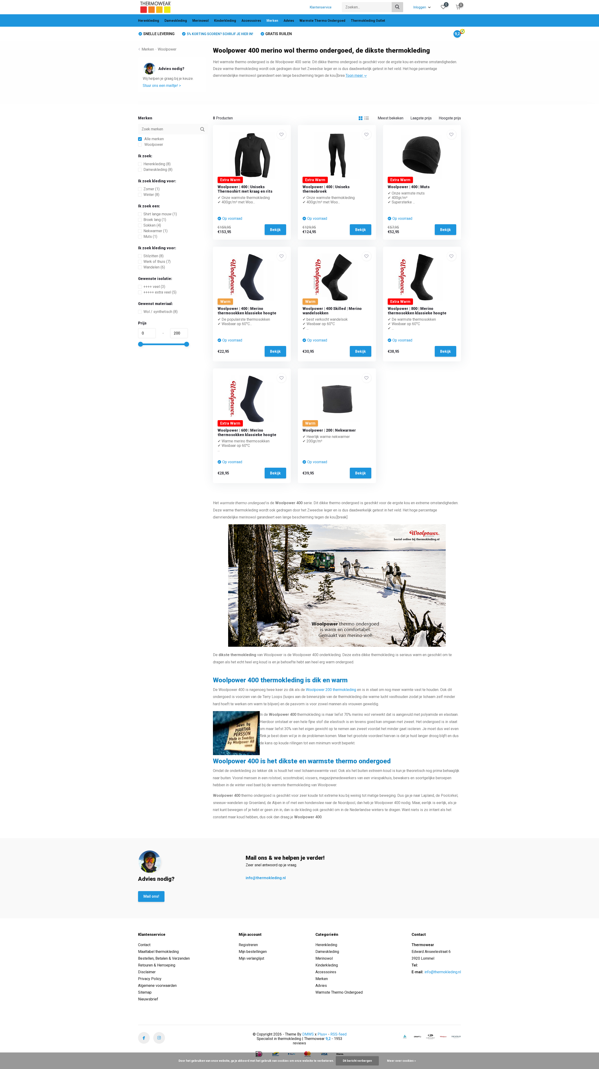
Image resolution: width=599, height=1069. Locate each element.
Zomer (151, 189)
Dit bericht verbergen (357, 1060)
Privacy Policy (149, 979)
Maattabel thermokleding (158, 951)
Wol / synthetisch (160, 311)
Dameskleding (175, 20)
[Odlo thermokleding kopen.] (404, 1036)
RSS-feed (338, 1034)
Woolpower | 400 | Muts (409, 187)
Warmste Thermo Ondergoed (322, 20)
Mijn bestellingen (253, 951)
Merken (272, 20)
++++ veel (154, 286)
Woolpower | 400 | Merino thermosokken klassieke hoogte (247, 310)
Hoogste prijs (450, 118)
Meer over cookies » (401, 1060)
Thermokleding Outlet (368, 20)
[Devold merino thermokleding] (456, 1036)
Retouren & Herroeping (156, 965)
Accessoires (251, 20)
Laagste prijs (421, 118)
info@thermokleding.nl (266, 878)
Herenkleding (148, 20)
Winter (151, 194)
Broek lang (154, 219)
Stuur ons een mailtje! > (162, 85)
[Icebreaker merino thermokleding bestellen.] (430, 1036)
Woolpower (167, 49)
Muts (150, 236)
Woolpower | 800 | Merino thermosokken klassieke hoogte (417, 310)
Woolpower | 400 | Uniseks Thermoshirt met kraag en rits (245, 189)
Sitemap (145, 992)
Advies (289, 20)
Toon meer (355, 75)
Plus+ (322, 1034)
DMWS (308, 1034)
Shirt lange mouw (160, 214)
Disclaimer (147, 972)
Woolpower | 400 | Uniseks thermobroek (326, 189)
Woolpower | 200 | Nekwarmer (329, 430)
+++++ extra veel (159, 292)
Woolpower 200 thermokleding (331, 689)
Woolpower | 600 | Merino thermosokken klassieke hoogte (247, 432)
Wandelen (154, 267)
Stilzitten (153, 256)
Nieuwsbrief (148, 999)
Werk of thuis (157, 261)
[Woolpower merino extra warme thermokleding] (443, 1036)
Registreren (248, 945)
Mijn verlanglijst (251, 958)
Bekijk (275, 230)
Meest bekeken (390, 118)
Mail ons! (151, 896)
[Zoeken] (397, 7)
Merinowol (200, 20)
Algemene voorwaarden (157, 985)
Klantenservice (321, 7)
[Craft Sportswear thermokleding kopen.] (417, 1036)
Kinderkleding (225, 20)
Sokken (152, 225)
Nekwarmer (155, 231)
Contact (144, 945)
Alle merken (153, 139)
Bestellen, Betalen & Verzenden (164, 958)
